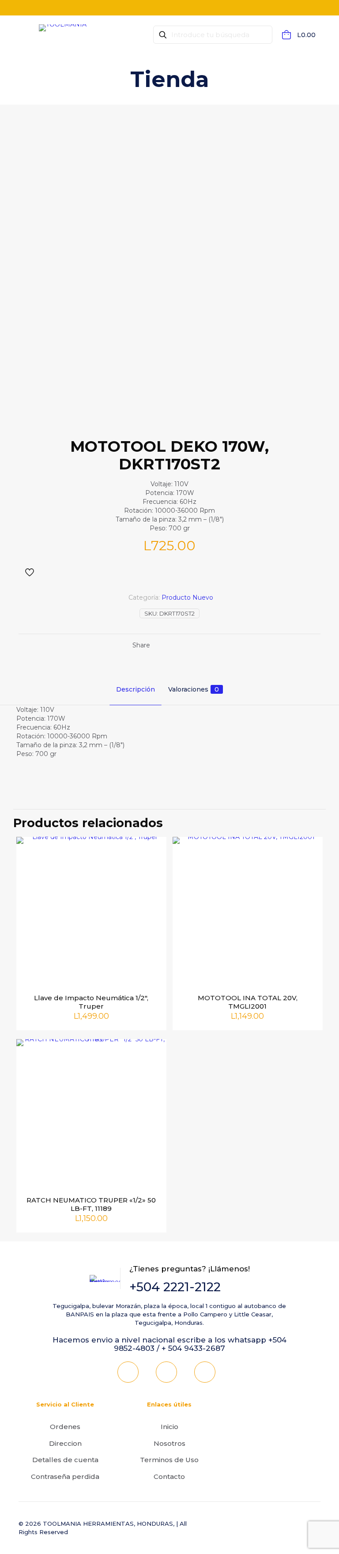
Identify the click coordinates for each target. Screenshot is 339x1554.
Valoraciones (193, 689)
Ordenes (65, 1426)
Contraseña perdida (65, 1476)
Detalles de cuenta (65, 1460)
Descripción (135, 689)
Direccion (65, 1443)
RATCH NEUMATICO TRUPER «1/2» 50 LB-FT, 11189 (91, 1204)
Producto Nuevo (187, 597)
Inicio (169, 1426)
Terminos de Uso (169, 1460)
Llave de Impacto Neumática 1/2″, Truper (91, 1002)
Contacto (169, 1476)
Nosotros (169, 1443)
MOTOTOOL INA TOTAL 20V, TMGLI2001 (248, 1002)
